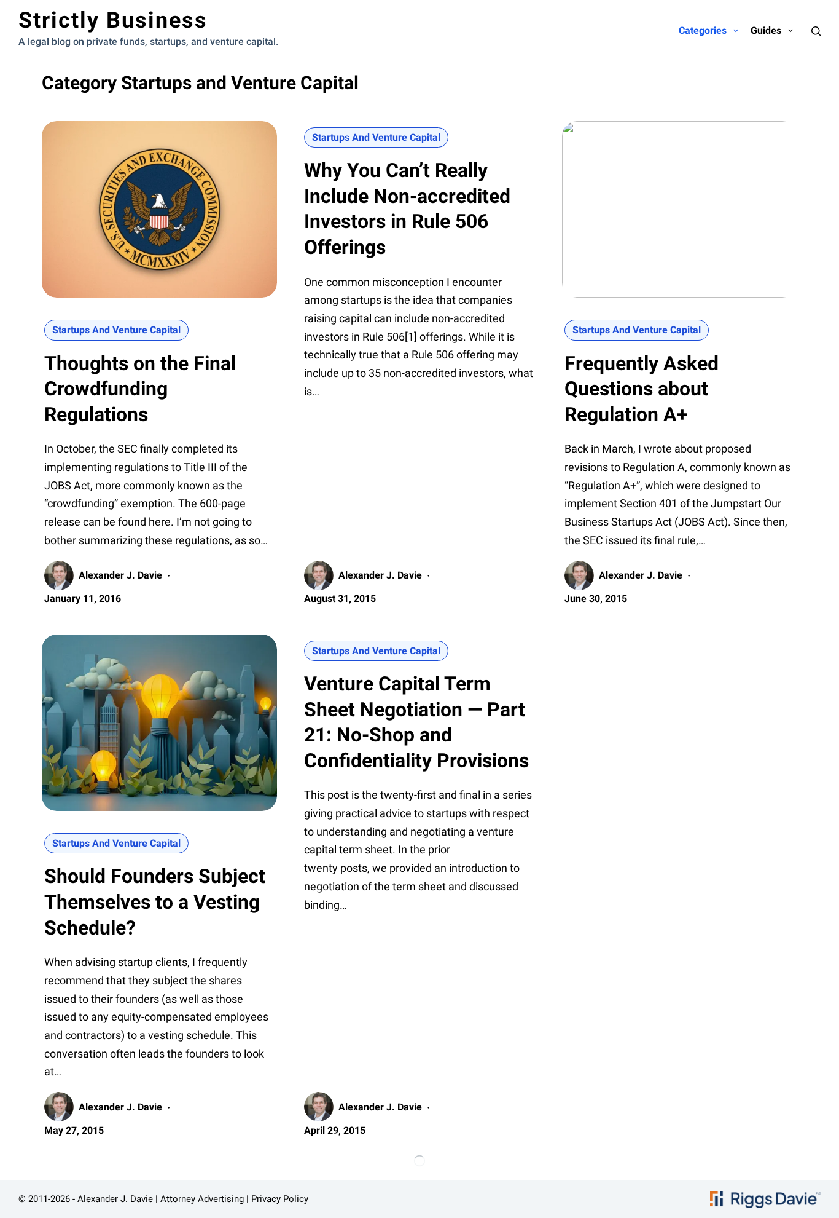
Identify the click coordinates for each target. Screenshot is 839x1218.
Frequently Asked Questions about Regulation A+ (641, 389)
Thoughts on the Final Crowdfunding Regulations (140, 389)
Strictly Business (113, 20)
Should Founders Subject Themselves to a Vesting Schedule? (154, 901)
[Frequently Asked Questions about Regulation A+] (679, 209)
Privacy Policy (279, 1198)
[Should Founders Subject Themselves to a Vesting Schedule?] (159, 723)
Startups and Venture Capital (116, 330)
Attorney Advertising (202, 1198)
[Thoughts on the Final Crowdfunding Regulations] (159, 209)
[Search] (816, 31)
